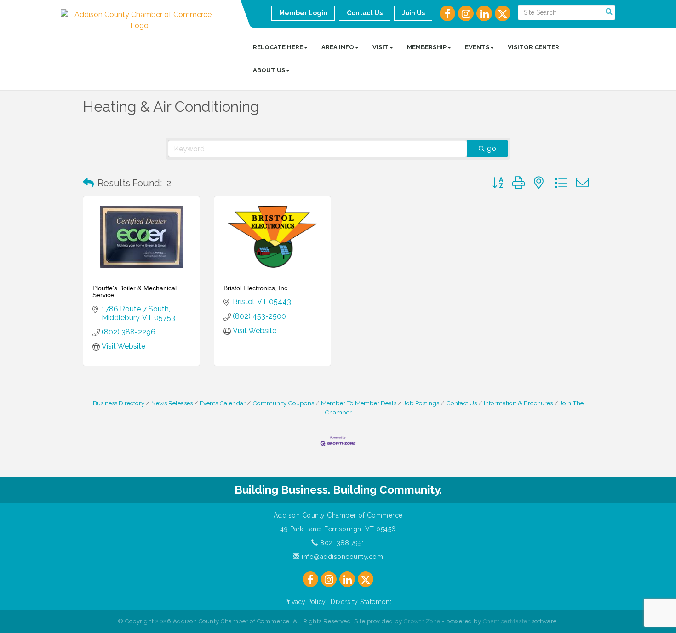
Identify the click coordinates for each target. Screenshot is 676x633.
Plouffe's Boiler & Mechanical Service (134, 291)
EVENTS (477, 47)
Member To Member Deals (358, 403)
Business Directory (118, 403)
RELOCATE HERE (278, 47)
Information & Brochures (518, 403)
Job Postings (421, 403)
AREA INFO (337, 47)
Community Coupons (283, 403)
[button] (88, 183)
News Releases (172, 403)
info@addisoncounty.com (341, 556)
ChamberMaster (506, 621)
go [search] (491, 148)
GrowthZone (422, 621)
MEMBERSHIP (427, 47)
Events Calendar (223, 403)
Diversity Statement (361, 601)
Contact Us (461, 403)
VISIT (380, 47)
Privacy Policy (305, 601)
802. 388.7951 (341, 543)
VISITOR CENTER (533, 47)
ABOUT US (269, 70)
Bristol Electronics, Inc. (256, 288)
